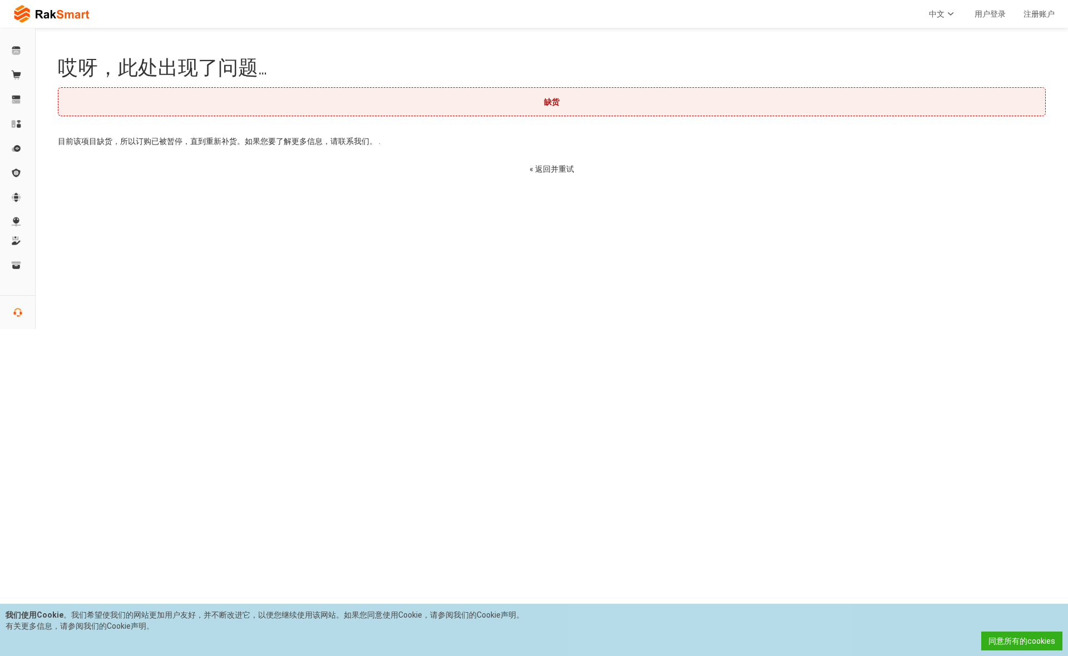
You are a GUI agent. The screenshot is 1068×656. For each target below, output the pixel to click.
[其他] (18, 172)
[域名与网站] (18, 197)
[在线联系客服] (17, 312)
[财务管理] (18, 265)
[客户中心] (18, 50)
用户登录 (990, 13)
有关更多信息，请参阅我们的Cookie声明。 (80, 626)
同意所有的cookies (1021, 641)
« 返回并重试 (552, 169)
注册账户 (1039, 13)
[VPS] (18, 148)
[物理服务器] (18, 99)
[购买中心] (18, 75)
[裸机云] (18, 124)
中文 (937, 13)
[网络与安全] (18, 221)
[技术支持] (18, 240)
